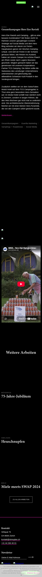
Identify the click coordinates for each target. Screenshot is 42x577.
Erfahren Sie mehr (33, 573)
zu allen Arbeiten (21, 499)
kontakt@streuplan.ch (10, 539)
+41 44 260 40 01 (8, 543)
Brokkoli (21, 2)
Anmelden (31, 557)
